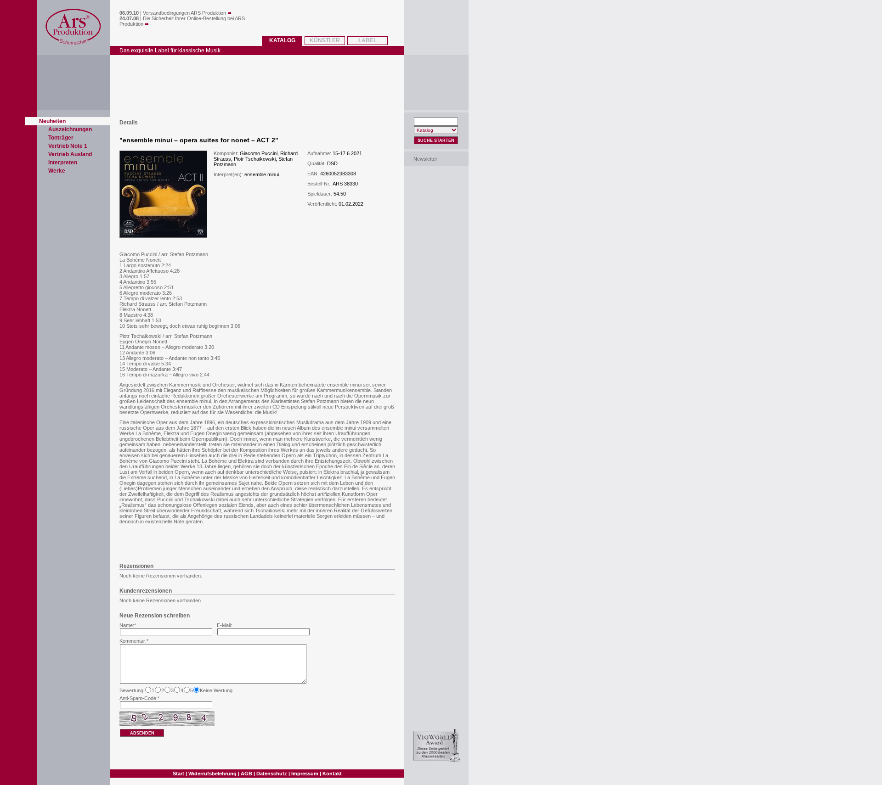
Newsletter (425, 159)
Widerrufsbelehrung (212, 773)
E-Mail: (224, 625)
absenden (142, 733)
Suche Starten (436, 140)
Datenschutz (271, 773)
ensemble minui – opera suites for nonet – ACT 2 (199, 140)
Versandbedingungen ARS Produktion (185, 13)
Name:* (127, 625)
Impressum (304, 773)
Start (178, 773)
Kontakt (332, 773)
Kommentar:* (133, 641)
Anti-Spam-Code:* (139, 698)
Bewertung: (132, 690)
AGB (246, 773)
